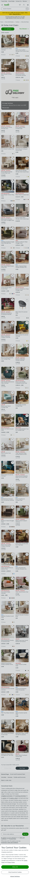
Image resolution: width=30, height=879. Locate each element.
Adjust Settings (15, 876)
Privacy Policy (11, 862)
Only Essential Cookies (15, 872)
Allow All (15, 867)
